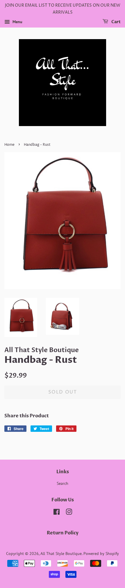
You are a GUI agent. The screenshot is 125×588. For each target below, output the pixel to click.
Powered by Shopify (101, 553)
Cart (115, 22)
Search (62, 483)
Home (9, 144)
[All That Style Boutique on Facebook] (56, 513)
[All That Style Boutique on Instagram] (69, 513)
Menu (16, 21)
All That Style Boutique (61, 553)
